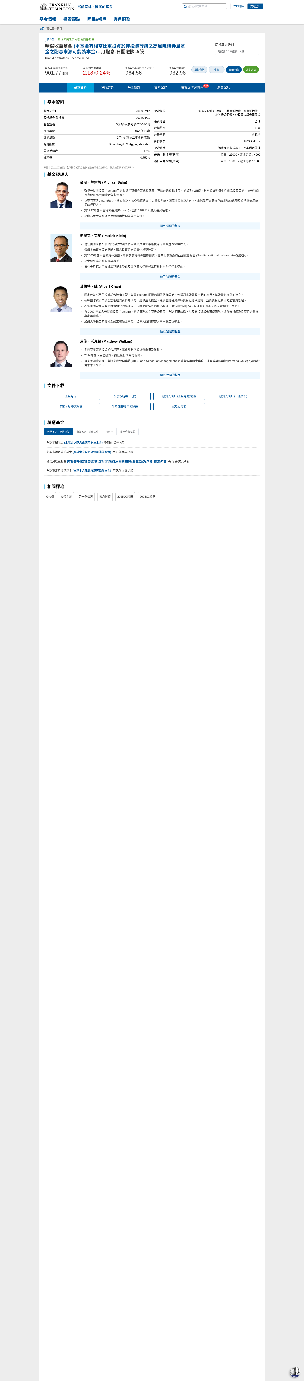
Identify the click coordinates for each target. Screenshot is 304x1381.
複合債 (50, 496)
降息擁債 (105, 496)
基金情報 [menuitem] (47, 19)
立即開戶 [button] (239, 6)
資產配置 (160, 87)
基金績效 (134, 87)
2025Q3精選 (147, 496)
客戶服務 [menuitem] (121, 19)
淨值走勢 (107, 87)
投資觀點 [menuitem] (71, 19)
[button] (57, 7)
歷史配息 (223, 87)
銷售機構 (199, 69)
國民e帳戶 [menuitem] (96, 19)
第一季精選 (86, 496)
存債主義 (66, 496)
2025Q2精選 (125, 496)
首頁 (41, 28)
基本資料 (80, 87)
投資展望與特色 (194, 87)
